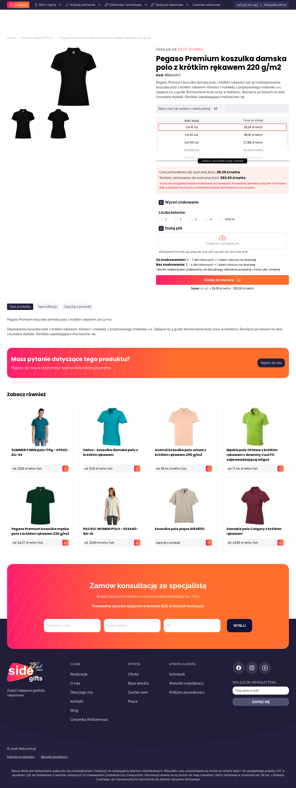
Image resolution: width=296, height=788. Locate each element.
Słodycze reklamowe (169, 4)
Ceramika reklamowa (206, 4)
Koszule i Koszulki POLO (37, 37)
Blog (74, 710)
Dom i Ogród (47, 4)
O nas (75, 683)
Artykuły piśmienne (82, 4)
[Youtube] (265, 668)
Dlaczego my (81, 692)
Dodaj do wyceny (219, 280)
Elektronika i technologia (125, 4)
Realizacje (79, 674)
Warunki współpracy (186, 683)
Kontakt (76, 701)
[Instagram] (252, 668)
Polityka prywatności (186, 692)
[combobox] (234, 346)
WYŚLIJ (239, 626)
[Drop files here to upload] (222, 241)
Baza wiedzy (138, 683)
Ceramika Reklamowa (89, 719)
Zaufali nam (138, 692)
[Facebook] (239, 668)
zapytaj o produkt (168, 543)
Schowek (177, 674)
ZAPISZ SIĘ (261, 702)
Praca (132, 701)
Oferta (11, 37)
